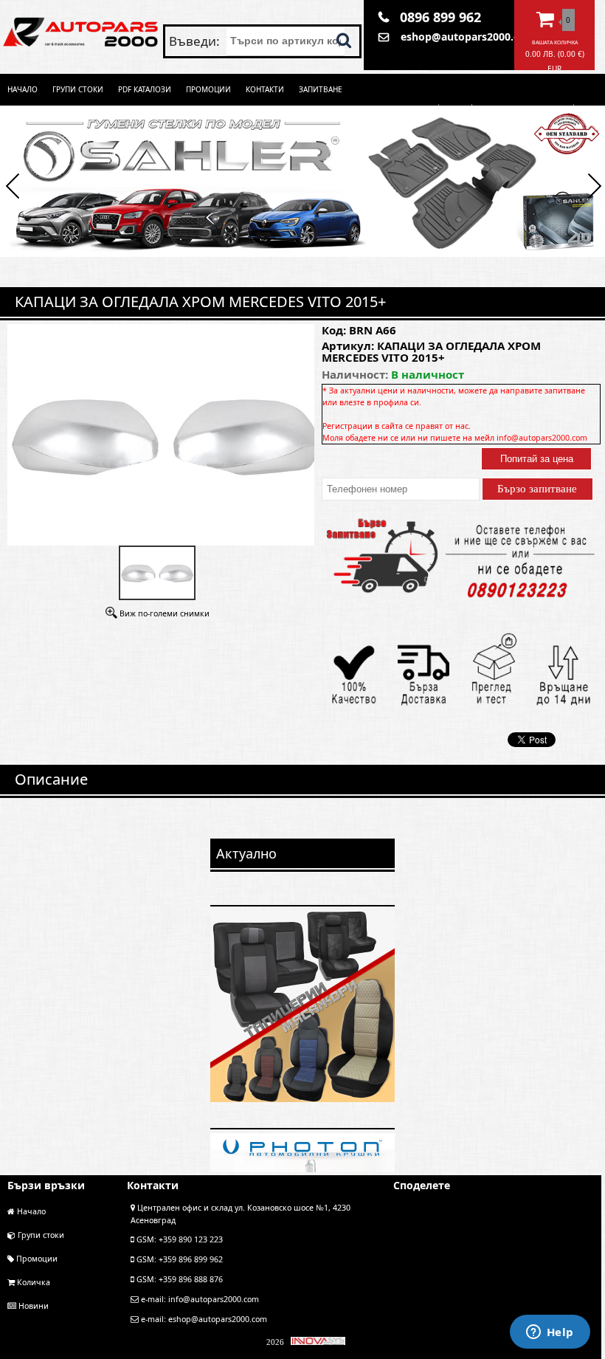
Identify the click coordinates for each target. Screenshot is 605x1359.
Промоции (208, 89)
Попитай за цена (536, 458)
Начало (22, 89)
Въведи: (196, 40)
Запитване (320, 89)
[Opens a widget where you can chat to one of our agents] (549, 1333)
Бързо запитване (537, 489)
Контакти (265, 89)
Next (592, 188)
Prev (13, 188)
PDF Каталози (144, 89)
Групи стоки (77, 89)
